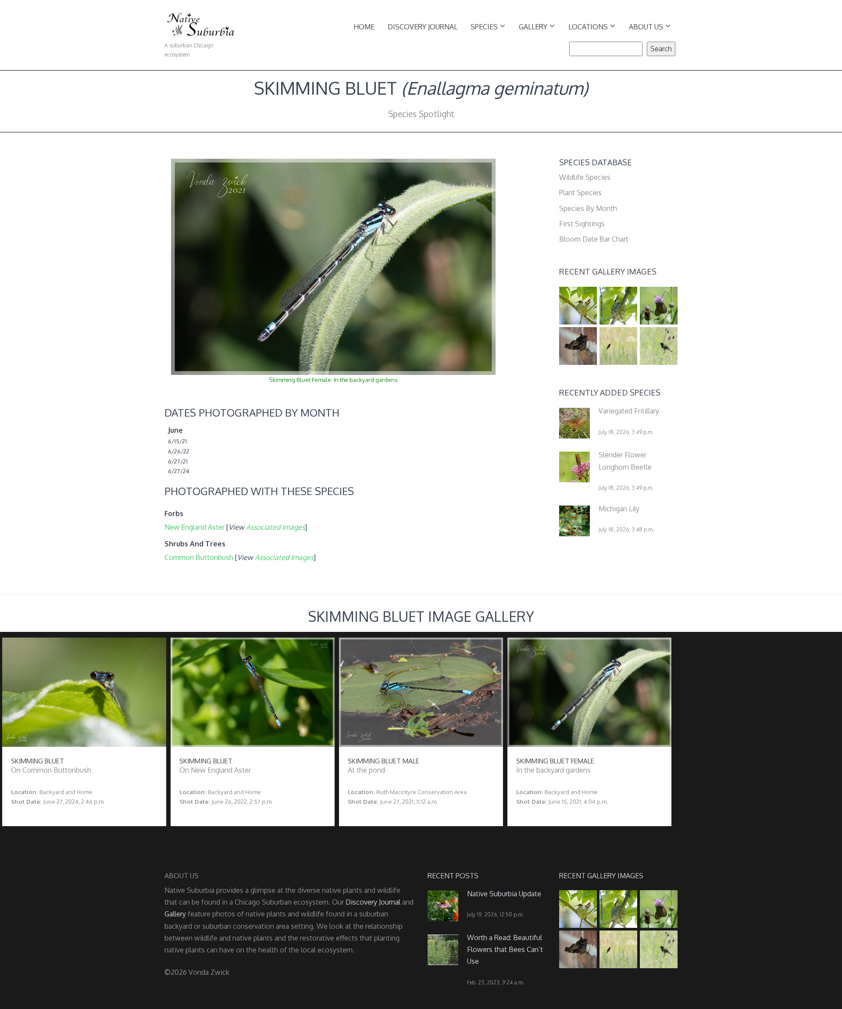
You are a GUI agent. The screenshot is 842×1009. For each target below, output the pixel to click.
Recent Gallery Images (607, 271)
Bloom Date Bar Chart (593, 239)
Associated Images (275, 527)
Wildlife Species (584, 177)
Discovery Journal (422, 26)
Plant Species (580, 192)
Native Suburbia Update (504, 893)
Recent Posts (453, 875)
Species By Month (588, 208)
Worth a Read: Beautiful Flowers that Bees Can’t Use (505, 949)
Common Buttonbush (198, 557)
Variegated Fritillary (629, 410)
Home (364, 26)
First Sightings (582, 223)
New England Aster (194, 527)
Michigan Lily (619, 508)
